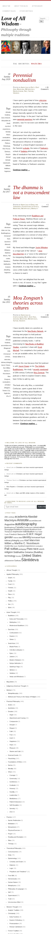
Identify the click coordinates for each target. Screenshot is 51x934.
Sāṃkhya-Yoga (15, 666)
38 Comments (45, 316)
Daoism (12, 636)
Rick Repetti (11, 486)
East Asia (32, 317)
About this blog (21, 6)
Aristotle (23, 520)
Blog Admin (10, 682)
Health (10, 591)
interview (7, 359)
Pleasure (12, 748)
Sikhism (12, 670)
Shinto (12, 639)
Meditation (11, 823)
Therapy (11, 843)
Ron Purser (6, 148)
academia (21, 516)
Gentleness (13, 782)
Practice (9, 817)
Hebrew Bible (17, 537)
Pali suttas (11, 548)
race (35, 548)
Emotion (10, 711)
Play (9, 597)
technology (10, 556)
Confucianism (18, 317)
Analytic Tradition (13, 910)
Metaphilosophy (13, 693)
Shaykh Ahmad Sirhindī (7, 157)
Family (10, 581)
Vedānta (16, 93)
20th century (9, 517)
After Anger (37, 6)
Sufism (30, 91)
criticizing (42, 100)
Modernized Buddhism (17, 625)
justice (22, 540)
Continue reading (21, 170)
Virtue (10, 772)
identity (26, 537)
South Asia (11, 643)
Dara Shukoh (5, 118)
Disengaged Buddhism (13, 530)
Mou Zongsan (39, 373)
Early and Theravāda (16, 619)
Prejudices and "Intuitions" (18, 871)
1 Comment (45, 206)
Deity (33, 87)
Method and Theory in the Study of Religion (22, 697)
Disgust (12, 728)
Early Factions (14, 917)
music (15, 546)
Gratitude (13, 785)
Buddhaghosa (5, 233)
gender (8, 537)
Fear (11, 735)
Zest (11, 812)
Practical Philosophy (13, 701)
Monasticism (12, 827)
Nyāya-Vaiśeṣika (15, 663)
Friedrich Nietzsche (17, 534)
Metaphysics (29, 89)
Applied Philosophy (13, 574)
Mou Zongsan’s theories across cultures (28, 303)
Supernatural (12, 895)
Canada (19, 527)
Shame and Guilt (15, 751)
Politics (10, 601)
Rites (9, 840)
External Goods (13, 755)
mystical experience (26, 546)
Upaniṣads (6, 163)
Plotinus (7, 143)
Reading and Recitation (15, 837)
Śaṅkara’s (44, 148)
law (13, 543)
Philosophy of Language (16, 889)
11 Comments (45, 88)
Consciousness (13, 852)
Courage (12, 775)
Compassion (14, 721)
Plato (30, 548)
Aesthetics (11, 708)
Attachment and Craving (17, 718)
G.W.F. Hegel (34, 534)
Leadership (13, 795)
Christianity (11, 913)
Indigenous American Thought (16, 686)
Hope (11, 745)
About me (6, 6)
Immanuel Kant (38, 537)
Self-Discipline (14, 805)
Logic (11, 868)
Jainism (12, 656)
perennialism (6, 140)
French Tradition (13, 931)
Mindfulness (13, 798)
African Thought (12, 570)
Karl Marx (29, 540)
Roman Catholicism (16, 927)
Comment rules (9, 11)
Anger (11, 715)
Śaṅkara (7, 151)
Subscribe (42, 507)
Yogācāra (7, 171)
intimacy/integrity (6, 362)
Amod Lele (25, 87)
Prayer (10, 834)
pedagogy (22, 549)
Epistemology (12, 858)
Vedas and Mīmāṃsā (16, 676)
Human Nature (13, 882)
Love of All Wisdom (13, 21)
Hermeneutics (12, 879)
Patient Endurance (16, 802)
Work (10, 607)
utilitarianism (9, 561)
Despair (12, 725)
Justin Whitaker (41, 248)
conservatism (39, 527)
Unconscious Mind (14, 902)
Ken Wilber (6, 368)
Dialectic (12, 865)
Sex (9, 604)
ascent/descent (6, 345)
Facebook (13, 457)
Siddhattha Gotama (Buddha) (7, 266)
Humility (12, 792)
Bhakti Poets (14, 646)
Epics (11, 653)
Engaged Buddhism (30, 530)
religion (8, 552)
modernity (8, 546)
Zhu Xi (8, 396)
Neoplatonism (18, 91)
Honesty (12, 788)
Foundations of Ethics (30, 207)
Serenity (12, 808)
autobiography (26, 524)
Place (10, 594)
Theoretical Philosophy (14, 848)
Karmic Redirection (14, 820)
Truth (10, 899)
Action (10, 705)
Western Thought (12, 907)
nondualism (6, 137)
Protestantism (14, 923)
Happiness (13, 741)
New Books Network (35, 331)
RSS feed (15, 458)
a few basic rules (17, 450)
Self (25, 91)
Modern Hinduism (15, 660)
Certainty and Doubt (16, 861)
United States (31, 555)
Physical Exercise (14, 830)
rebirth (41, 549)
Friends (10, 587)
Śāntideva (7, 261)
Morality (34, 208)
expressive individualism (24, 532)
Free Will (11, 875)
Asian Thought (11, 612)
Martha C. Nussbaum (26, 543)
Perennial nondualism (24, 77)
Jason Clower (5, 365)
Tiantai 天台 (6, 390)
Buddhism (11, 615)
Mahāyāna (20, 89)
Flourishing (11, 758)
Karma (10, 765)
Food (9, 584)
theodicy (18, 556)
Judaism (16, 319)
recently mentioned (40, 369)
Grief (11, 738)
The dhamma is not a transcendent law (31, 192)
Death (10, 577)
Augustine (9, 524)
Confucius (28, 527)
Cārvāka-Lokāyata (16, 650)
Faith (11, 731)
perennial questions (24, 119)
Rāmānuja (6, 146)
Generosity (13, 778)
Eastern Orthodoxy (16, 920)
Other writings (26, 11)
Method (9, 690)
